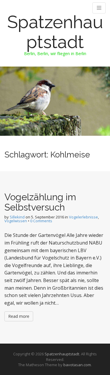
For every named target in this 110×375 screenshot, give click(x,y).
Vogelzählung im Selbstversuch (40, 202)
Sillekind (17, 217)
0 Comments (41, 220)
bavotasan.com (77, 364)
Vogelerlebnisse (83, 217)
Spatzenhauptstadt (55, 32)
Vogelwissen (15, 220)
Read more (18, 316)
